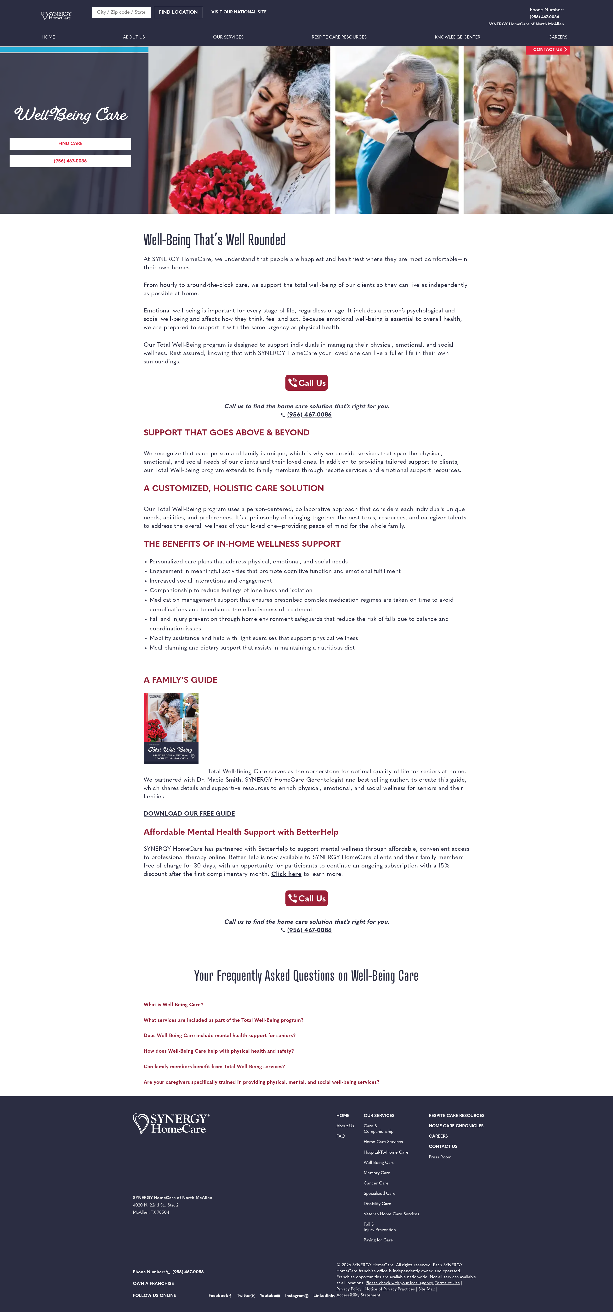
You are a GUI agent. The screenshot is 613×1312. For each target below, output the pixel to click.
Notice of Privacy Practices (390, 1289)
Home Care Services (383, 1142)
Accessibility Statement (358, 1295)
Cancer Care (376, 1183)
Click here (286, 874)
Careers (558, 37)
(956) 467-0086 (70, 161)
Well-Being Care (379, 1163)
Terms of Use (447, 1283)
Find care (70, 144)
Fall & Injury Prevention (380, 1227)
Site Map (426, 1289)
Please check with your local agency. (400, 1283)
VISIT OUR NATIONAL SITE (239, 12)
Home (48, 37)
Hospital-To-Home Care (386, 1153)
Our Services (228, 37)
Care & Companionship (378, 1129)
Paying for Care (378, 1240)
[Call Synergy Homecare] (306, 384)
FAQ (340, 1136)
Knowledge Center (457, 37)
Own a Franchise (153, 1284)
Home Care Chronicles (456, 1126)
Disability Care (377, 1204)
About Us (134, 37)
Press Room (440, 1157)
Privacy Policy (348, 1289)
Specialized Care (380, 1194)
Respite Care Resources (339, 37)
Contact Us (547, 50)
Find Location (178, 12)
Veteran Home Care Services (391, 1214)
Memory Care (377, 1173)
